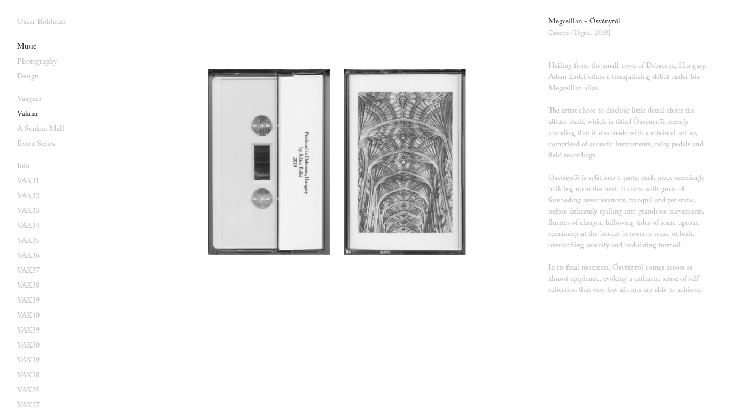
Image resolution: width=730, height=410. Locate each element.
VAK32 (28, 196)
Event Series (36, 144)
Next (436, 162)
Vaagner (29, 99)
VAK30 (28, 346)
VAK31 (28, 181)
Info (23, 166)
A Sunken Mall (40, 129)
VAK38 (28, 286)
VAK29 (28, 361)
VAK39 (28, 301)
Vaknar (27, 114)
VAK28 (28, 376)
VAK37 (28, 271)
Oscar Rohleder (41, 22)
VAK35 (28, 241)
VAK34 (28, 226)
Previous (235, 162)
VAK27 (28, 405)
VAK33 (28, 211)
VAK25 (28, 391)
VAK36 (28, 256)
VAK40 (28, 316)
